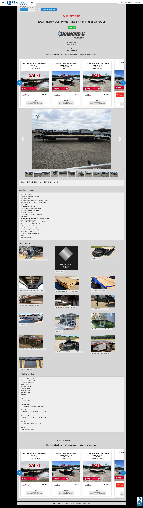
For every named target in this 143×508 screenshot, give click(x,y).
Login (59, 503)
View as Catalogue (49, 9)
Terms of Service (76, 503)
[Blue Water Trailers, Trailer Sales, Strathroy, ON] (140, 502)
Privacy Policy (86, 503)
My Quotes (65, 503)
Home (54, 503)
